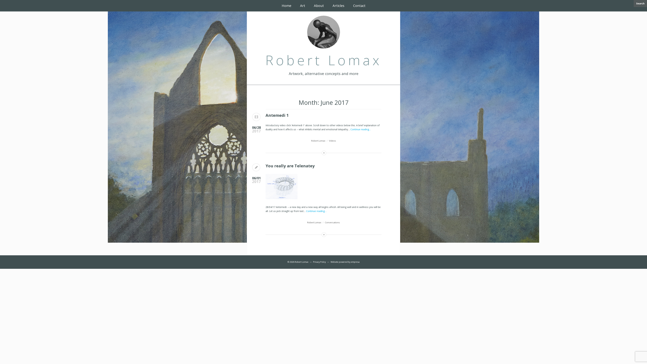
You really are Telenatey (290, 166)
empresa (355, 262)
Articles (338, 5)
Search (640, 3)
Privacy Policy (319, 262)
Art (302, 5)
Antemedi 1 (277, 115)
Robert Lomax (318, 140)
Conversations (332, 222)
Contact (359, 5)
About (319, 5)
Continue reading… (360, 129)
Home (286, 5)
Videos (332, 140)
